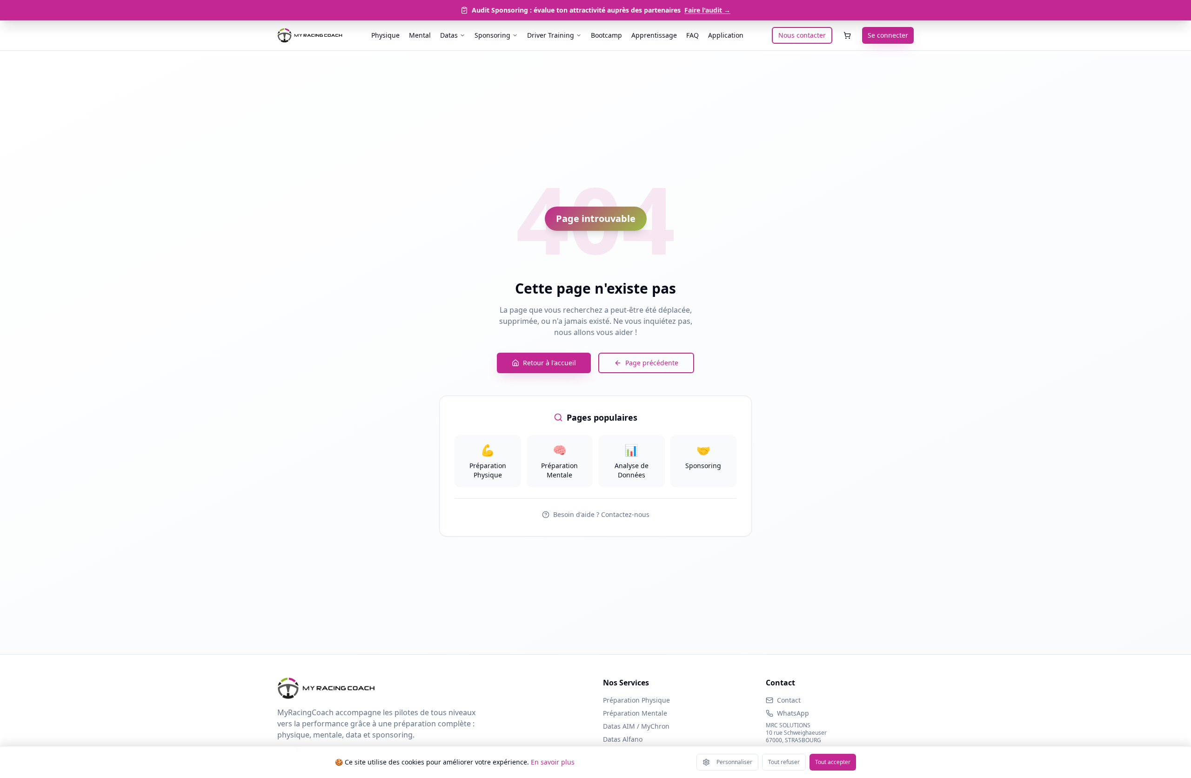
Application (725, 35)
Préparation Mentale (635, 713)
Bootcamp (606, 35)
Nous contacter (802, 35)
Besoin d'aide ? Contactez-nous (601, 514)
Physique (385, 35)
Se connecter (888, 35)
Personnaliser (734, 762)
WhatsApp (793, 713)
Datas (449, 35)
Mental (420, 35)
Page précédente (651, 362)
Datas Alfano (622, 739)
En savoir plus (553, 762)
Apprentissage (654, 35)
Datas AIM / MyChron (636, 726)
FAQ (692, 35)
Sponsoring (492, 35)
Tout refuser (784, 762)
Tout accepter (832, 762)
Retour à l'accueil (549, 362)
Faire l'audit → (707, 10)
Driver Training (550, 35)
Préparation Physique (636, 700)
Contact (789, 700)
